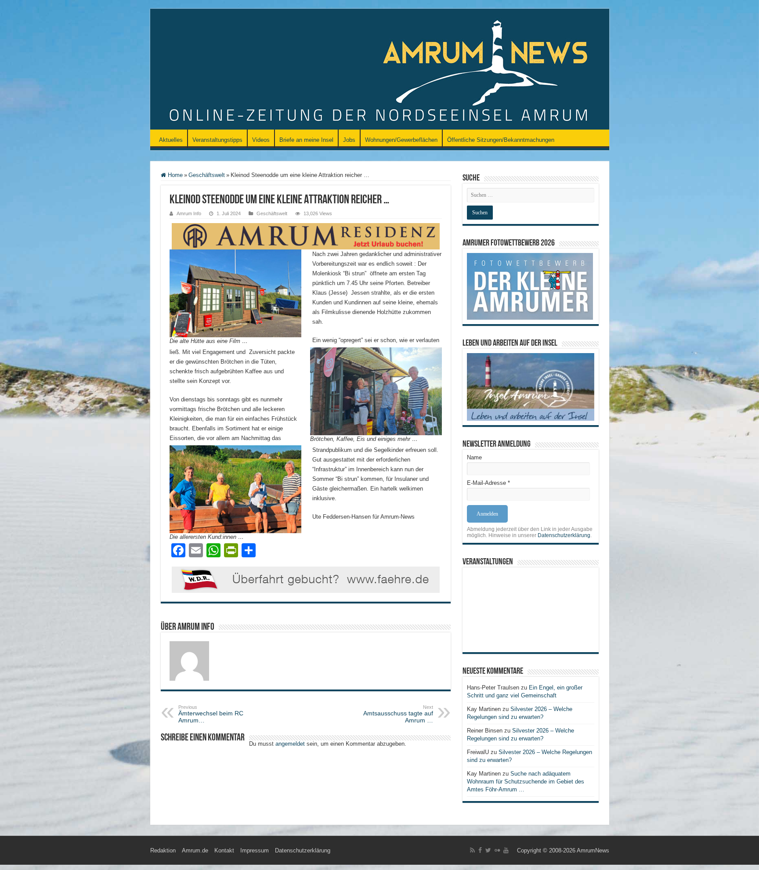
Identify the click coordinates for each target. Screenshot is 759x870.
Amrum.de (195, 850)
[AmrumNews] (379, 70)
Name (474, 457)
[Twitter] (488, 850)
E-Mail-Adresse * (488, 483)
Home (174, 175)
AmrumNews (593, 850)
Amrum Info (189, 213)
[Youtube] (506, 850)
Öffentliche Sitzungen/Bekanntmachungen (500, 140)
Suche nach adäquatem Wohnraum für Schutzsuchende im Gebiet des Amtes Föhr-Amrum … (525, 781)
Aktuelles (171, 140)
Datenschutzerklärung (564, 535)
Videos (261, 140)
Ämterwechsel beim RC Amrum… (210, 714)
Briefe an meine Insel (306, 140)
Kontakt (224, 850)
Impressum (254, 850)
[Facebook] (480, 850)
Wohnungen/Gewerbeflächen (401, 140)
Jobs (349, 140)
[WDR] (306, 579)
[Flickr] (497, 850)
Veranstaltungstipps (217, 140)
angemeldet (290, 743)
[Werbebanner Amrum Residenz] (306, 235)
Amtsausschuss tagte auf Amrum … (398, 714)
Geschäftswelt (206, 175)
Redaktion (163, 850)
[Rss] (472, 850)
